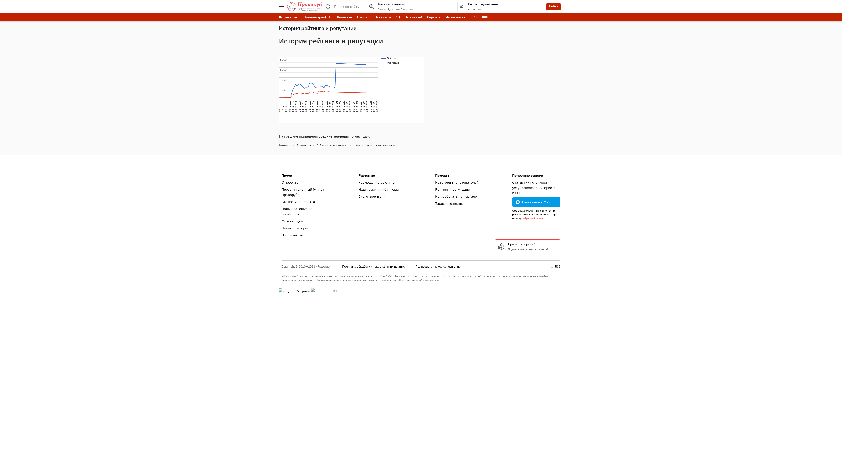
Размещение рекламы (377, 182)
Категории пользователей (457, 182)
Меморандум (292, 221)
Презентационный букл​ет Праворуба (303, 192)
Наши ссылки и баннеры (379, 189)
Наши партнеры (295, 228)
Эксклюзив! (413, 17)
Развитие (367, 175)
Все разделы (292, 235)
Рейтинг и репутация (452, 189)
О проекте (290, 182)
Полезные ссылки (527, 175)
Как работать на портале (456, 196)
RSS (557, 266)
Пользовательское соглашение (297, 211)
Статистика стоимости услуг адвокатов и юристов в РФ (535, 187)
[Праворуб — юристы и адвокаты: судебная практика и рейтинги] (304, 6)
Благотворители (372, 196)
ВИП (485, 17)
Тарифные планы (449, 203)
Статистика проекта (298, 201)
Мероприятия (455, 17)
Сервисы (433, 17)
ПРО (473, 17)
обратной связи (533, 218)
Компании (344, 17)
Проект (288, 175)
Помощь (442, 175)
